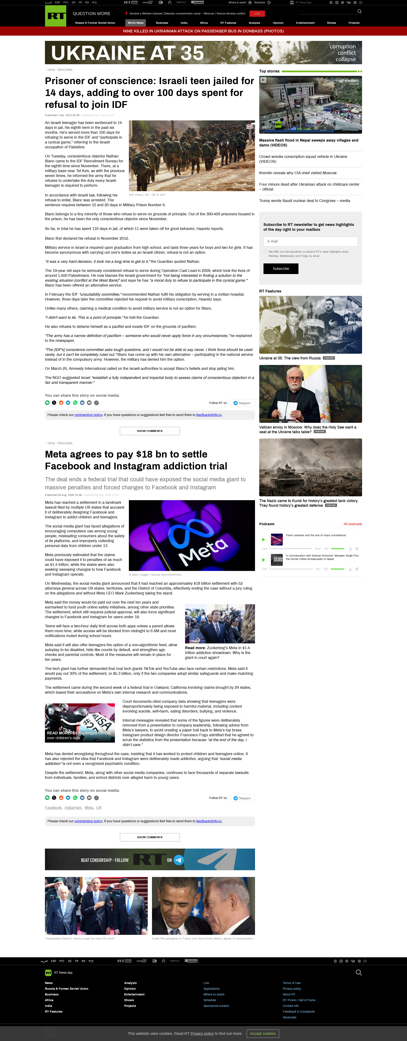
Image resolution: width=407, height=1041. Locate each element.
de (70, 961)
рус (62, 961)
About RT (289, 994)
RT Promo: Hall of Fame (299, 1000)
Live (206, 983)
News (49, 983)
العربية (48, 2)
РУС (66, 2)
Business (162, 22)
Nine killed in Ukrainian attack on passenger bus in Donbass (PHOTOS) (203, 31)
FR (80, 2)
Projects (354, 22)
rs (83, 961)
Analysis (254, 22)
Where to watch (214, 994)
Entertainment (305, 22)
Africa (204, 22)
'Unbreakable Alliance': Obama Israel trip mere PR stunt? (79, 938)
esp (53, 961)
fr (76, 961)
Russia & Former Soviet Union (95, 22)
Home (51, 69)
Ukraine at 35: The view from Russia (290, 358)
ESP (57, 2)
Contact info (291, 1006)
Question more (91, 13)
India (184, 22)
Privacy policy (292, 988)
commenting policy (88, 415)
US (99, 808)
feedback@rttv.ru (209, 415)
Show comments (150, 431)
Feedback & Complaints (299, 1011)
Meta (89, 808)
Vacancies (289, 1017)
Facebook (53, 808)
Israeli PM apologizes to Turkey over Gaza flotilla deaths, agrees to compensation (202, 938)
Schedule (210, 1000)
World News (136, 22)
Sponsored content (216, 1006)
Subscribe (281, 269)
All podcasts (353, 524)
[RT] (131, 2)
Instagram (73, 808)
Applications (212, 988)
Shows (331, 22)
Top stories (269, 71)
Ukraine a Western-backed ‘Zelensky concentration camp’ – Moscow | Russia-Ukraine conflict (187, 13)
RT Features (228, 22)
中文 (94, 2)
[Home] (55, 15)
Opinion (278, 22)
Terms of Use (292, 983)
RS (87, 2)
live (257, 14)
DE (73, 2)
